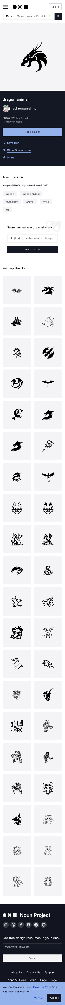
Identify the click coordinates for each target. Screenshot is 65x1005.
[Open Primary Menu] (5, 7)
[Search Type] (9, 16)
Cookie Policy (40, 987)
